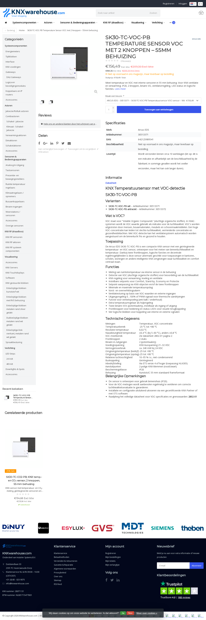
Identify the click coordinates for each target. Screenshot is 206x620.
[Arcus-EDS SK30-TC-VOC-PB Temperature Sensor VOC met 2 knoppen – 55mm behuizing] (6, 398)
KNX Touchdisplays (15, 272)
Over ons (58, 576)
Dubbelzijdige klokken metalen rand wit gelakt (17, 321)
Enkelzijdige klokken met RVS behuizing (16, 298)
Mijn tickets (110, 561)
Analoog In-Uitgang (15, 165)
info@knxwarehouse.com (17, 583)
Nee (130, 613)
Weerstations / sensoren (13, 213)
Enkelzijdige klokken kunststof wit (16, 290)
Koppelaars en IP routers (14, 93)
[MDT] (133, 528)
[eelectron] (43, 528)
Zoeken (153, 12)
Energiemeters (13, 51)
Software (10, 277)
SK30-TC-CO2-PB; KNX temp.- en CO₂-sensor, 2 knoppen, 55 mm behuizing (24, 480)
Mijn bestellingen (113, 557)
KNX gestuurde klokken (17, 282)
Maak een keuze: (114, 96)
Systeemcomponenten (24, 22)
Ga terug (10, 30)
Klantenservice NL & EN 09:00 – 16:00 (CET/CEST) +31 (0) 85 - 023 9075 (22, 576)
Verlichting (157, 22)
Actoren (48, 22)
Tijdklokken (11, 56)
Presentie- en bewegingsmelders (15, 177)
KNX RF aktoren (13, 242)
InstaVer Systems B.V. (26, 557)
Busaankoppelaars (15, 201)
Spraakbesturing (14, 342)
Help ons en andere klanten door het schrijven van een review (72, 123)
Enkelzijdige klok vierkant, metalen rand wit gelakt (17, 334)
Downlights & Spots (15, 369)
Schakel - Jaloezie (14, 121)
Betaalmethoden (61, 557)
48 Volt (9, 363)
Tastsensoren (12, 170)
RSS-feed (58, 584)
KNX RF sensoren (14, 237)
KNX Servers (12, 267)
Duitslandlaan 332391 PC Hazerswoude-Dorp (19, 566)
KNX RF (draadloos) (113, 22)
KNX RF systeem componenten (13, 249)
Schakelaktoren (13, 145)
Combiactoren (12, 116)
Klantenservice (60, 553)
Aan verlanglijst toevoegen (51, 149)
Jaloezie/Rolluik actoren (17, 111)
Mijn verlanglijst (112, 564)
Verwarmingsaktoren (16, 135)
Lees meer (120, 88)
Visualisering (137, 22)
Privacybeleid (60, 572)
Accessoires (11, 99)
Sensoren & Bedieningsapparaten (77, 22)
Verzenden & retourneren (65, 561)
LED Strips (10, 353)
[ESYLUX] (73, 528)
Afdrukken (43, 151)
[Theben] (192, 528)
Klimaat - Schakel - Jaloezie (15, 128)
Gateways (11, 72)
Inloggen (183, 3)
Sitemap (57, 580)
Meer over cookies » (146, 613)
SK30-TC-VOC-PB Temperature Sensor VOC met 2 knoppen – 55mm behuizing (23, 396)
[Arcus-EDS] (195, 39)
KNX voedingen (13, 66)
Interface (10, 61)
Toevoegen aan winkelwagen (159, 109)
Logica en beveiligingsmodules (16, 84)
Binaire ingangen (14, 206)
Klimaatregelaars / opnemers (15, 194)
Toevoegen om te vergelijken (82, 149)
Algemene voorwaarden (65, 568)
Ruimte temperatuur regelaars (15, 186)
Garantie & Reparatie (63, 564)
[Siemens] (162, 528)
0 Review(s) (126, 61)
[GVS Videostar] (103, 528)
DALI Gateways (13, 77)
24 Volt (9, 358)
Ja (123, 613)
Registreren (168, 3)
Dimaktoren (11, 140)
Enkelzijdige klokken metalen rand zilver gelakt (16, 309)
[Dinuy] (13, 528)
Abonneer (196, 565)
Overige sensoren (14, 225)
